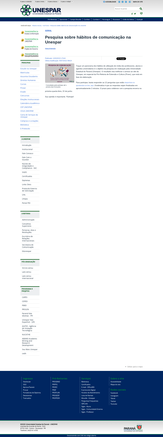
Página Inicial (37, 25)
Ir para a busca (53, 1)
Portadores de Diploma (32, 393)
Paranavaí (116, 19)
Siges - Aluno (86, 406)
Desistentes (27, 395)
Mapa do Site (138, 2)
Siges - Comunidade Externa (92, 409)
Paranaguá (106, 19)
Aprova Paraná (28, 387)
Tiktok (113, 398)
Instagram (138, 13)
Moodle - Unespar (88, 398)
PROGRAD (56, 382)
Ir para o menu (40, 1)
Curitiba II (96, 19)
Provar (25, 390)
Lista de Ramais (87, 395)
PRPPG (54, 384)
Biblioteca (85, 382)
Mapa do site (115, 384)
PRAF (54, 390)
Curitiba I (87, 19)
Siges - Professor (87, 412)
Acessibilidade (110, 2)
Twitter (135, 13)
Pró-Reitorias (52, 19)
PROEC (54, 387)
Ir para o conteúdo (26, 1)
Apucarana (63, 19)
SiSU (24, 384)
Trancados (27, 398)
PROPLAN (56, 393)
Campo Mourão (75, 19)
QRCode (84, 404)
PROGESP (55, 395)
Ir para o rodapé (66, 1)
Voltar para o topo (135, 366)
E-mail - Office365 (87, 387)
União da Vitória (128, 19)
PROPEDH (56, 398)
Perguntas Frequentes (89, 401)
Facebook (132, 13)
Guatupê (140, 19)
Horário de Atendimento (90, 393)
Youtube (114, 404)
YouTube (141, 13)
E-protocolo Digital (88, 390)
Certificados (85, 384)
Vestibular (27, 382)
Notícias (46, 25)
